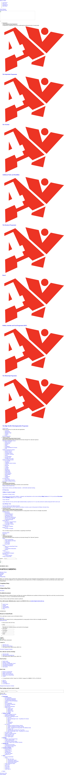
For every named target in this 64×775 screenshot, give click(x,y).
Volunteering (10, 722)
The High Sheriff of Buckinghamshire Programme (15, 426)
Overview (9, 717)
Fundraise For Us (5, 511)
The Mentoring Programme (9, 375)
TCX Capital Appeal (9, 736)
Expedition (10, 723)
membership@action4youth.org (37, 601)
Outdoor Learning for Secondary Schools (16, 726)
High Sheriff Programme (10, 706)
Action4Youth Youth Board (10, 745)
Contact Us (7, 767)
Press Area (7, 765)
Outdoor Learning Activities (8, 459)
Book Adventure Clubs (9, 734)
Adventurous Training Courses (11, 741)
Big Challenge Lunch (9, 746)
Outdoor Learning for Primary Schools (15, 725)
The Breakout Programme (9, 225)
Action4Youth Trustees (12, 760)
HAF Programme (8, 703)
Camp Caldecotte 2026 (9, 740)
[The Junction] (33, 122)
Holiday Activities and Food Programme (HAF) (14, 325)
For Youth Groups (6, 478)
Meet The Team (11, 759)
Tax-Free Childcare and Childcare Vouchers (13, 742)
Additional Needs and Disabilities (10, 174)
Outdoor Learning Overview (10, 714)
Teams (3, 545)
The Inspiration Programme (9, 74)
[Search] (17, 691)
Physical (9, 719)
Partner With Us (5, 520)
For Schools (7, 724)
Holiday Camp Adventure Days (11, 738)
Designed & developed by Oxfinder (7, 685)
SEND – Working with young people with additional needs (19, 727)
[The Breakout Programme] (33, 222)
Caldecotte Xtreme (8, 753)
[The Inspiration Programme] (33, 71)
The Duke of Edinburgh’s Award (9, 440)
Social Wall (7, 766)
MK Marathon (8, 752)
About (3, 538)
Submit (1, 637)
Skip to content (3, 0)
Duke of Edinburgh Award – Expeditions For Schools (18, 718)
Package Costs (10, 728)
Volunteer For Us (5, 525)
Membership (10, 709)
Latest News (7, 764)
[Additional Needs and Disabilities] (33, 172)
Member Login (10, 710)
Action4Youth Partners (12, 762)
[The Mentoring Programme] (33, 373)
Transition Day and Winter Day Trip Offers (16, 729)
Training (9, 712)
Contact (4, 550)
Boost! (4, 275)
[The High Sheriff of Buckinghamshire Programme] (33, 423)
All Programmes (8, 697)
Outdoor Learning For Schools (8, 449)
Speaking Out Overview (10, 744)
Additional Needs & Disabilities (11, 700)
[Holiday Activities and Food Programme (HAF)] (33, 323)
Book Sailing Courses (9, 735)
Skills (9, 721)
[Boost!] (33, 272)
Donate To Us (5, 527)
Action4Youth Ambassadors (13, 761)
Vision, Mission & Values (10, 763)
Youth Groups (5, 428)
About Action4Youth (9, 756)
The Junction (5, 124)
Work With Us (5, 554)
